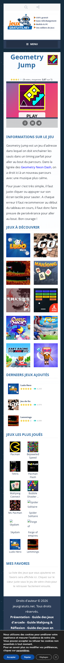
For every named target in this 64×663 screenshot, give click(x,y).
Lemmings (26, 417)
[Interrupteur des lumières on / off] (25, 123)
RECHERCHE (26, 7)
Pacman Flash (33, 475)
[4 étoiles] (19, 80)
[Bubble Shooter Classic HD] (33, 485)
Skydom (15, 532)
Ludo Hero (25, 385)
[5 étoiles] (21, 80)
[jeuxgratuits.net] (32, 21)
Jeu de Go (25, 401)
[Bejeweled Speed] (33, 446)
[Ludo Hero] (13, 388)
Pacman (15, 454)
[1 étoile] (12, 80)
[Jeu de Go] (13, 404)
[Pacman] (15, 446)
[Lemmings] (13, 420)
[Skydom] (15, 523)
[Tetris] (15, 466)
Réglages (43, 657)
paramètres (22, 650)
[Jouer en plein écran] (32, 123)
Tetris (15, 473)
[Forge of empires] (33, 526)
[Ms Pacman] (15, 505)
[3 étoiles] (16, 80)
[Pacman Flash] (33, 466)
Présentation (20, 617)
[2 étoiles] (14, 80)
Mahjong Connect (15, 495)
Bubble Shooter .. (33, 495)
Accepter (11, 657)
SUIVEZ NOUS (38, 7)
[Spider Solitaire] (33, 504)
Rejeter (27, 657)
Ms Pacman (15, 512)
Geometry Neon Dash (36, 167)
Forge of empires (33, 534)
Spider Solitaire (33, 514)
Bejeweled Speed (33, 456)
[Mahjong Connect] (15, 485)
